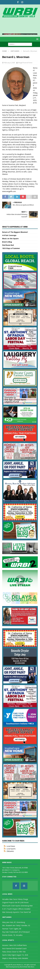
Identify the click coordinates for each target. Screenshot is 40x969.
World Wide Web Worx (27, 967)
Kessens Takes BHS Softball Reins (14, 945)
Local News (11, 846)
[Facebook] (18, 2)
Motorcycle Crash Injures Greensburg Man (17, 906)
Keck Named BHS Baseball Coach (14, 948)
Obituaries (10, 851)
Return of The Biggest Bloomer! (15, 232)
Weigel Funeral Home (25, 63)
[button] (36, 39)
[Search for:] (20, 44)
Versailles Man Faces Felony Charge (15, 899)
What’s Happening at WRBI (15, 227)
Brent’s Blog (7, 242)
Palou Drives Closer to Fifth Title (14, 952)
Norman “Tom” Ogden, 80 (11, 929)
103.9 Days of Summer (11, 248)
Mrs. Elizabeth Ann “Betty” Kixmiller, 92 (16, 925)
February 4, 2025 (9, 63)
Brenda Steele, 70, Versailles (12, 935)
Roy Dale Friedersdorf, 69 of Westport (16, 932)
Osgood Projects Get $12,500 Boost (15, 902)
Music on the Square (10, 238)
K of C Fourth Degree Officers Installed (16, 909)
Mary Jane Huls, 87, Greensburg (13, 922)
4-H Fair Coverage (9, 235)
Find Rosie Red (8, 245)
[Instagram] (22, 2)
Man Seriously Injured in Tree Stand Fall (16, 912)
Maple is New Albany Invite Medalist (15, 958)
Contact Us (16, 870)
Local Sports (11, 849)
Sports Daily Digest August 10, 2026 (15, 955)
